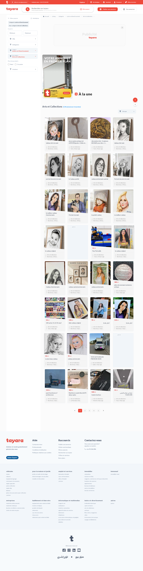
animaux (87, 510)
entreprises (10, 500)
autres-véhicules (10, 486)
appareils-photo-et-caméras (65, 510)
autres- (112, 503)
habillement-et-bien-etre (41, 500)
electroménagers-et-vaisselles (40, 476)
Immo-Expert (12, 457)
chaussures (35, 515)
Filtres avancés (63, 450)
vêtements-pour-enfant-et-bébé (40, 517)
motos (8, 474)
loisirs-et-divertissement (94, 500)
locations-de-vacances (90, 481)
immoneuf (114, 471)
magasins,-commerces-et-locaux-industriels (96, 479)
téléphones (61, 515)
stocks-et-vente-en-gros (12, 510)
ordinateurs (61, 505)
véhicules (9, 471)
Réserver (66, 93)
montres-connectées (64, 508)
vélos (86, 515)
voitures (8, 476)
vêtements (35, 510)
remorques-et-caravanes (12, 481)
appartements (88, 483)
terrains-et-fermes (89, 490)
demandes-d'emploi (63, 474)
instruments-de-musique (91, 517)
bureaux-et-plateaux (90, 486)
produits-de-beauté (37, 508)
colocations (88, 474)
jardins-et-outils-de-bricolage (40, 474)
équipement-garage (11, 479)
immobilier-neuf (115, 474)
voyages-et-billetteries (90, 519)
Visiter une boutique (64, 447)
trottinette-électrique (90, 503)
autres (113, 500)
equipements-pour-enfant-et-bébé (41, 503)
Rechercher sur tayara (65, 452)
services (60, 481)
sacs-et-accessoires (37, 512)
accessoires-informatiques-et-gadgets (68, 517)
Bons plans (61, 458)
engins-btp (9, 488)
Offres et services (64, 455)
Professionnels (36, 447)
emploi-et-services (65, 471)
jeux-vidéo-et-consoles (64, 519)
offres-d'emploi (62, 479)
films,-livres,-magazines (91, 512)
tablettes (60, 522)
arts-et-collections (89, 508)
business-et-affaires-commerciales (15, 508)
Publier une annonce (64, 444)
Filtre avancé (86, 9)
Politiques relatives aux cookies (41, 452)
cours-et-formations (63, 476)
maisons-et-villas (89, 476)
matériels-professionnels (13, 503)
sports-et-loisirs (89, 505)
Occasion (20, 64)
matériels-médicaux (11, 505)
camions (8, 495)
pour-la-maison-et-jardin (41, 471)
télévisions (61, 512)
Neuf (11, 64)
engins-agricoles (10, 483)
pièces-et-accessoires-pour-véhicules (16, 493)
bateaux (8, 490)
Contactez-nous (37, 444)
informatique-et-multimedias (69, 500)
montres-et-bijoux (37, 505)
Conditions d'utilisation (39, 450)
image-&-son (61, 503)
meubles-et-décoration (38, 479)
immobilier (88, 471)
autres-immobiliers (90, 488)
